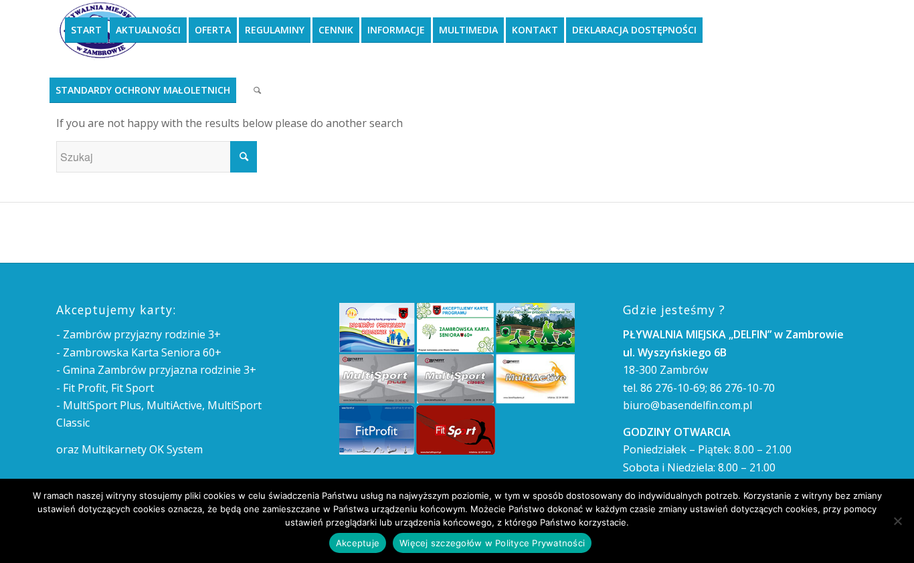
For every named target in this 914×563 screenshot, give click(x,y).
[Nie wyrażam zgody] (897, 521)
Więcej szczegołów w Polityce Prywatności (492, 543)
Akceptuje (357, 543)
